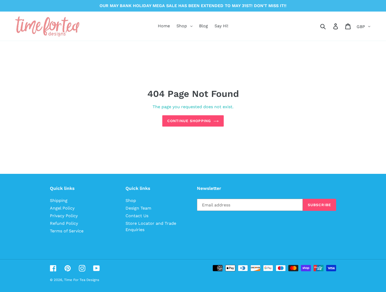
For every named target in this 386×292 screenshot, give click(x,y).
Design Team (138, 208)
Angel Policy (62, 208)
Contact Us (137, 215)
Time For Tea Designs (81, 280)
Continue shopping (189, 121)
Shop (131, 200)
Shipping (58, 200)
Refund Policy (64, 223)
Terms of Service (67, 230)
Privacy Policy (64, 215)
